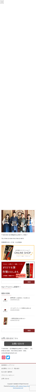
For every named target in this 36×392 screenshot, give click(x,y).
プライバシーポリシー (7, 375)
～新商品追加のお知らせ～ (18, 318)
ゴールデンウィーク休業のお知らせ (20, 308)
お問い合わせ (5, 378)
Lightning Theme (22, 386)
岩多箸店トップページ (7, 365)
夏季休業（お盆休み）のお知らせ (20, 298)
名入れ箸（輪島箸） (7, 372)
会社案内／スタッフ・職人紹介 (10, 368)
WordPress (13, 386)
